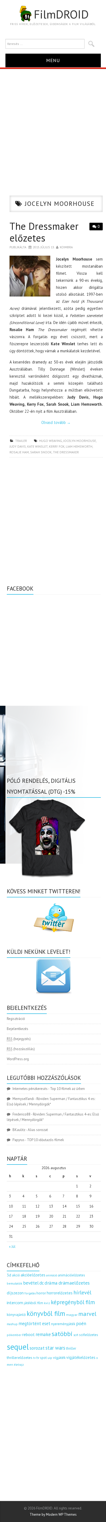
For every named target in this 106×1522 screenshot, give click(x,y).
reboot (28, 1334)
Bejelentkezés (17, 1028)
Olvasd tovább (56, 422)
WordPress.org (18, 1059)
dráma (51, 1283)
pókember (14, 1335)
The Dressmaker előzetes (44, 232)
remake (43, 1334)
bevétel (31, 1283)
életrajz (19, 1365)
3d (9, 1274)
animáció (51, 1275)
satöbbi (62, 1334)
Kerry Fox (56, 446)
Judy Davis (18, 446)
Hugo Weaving (50, 441)
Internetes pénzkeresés (30, 1088)
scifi (75, 1335)
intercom (15, 1302)
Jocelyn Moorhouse (79, 441)
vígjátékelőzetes (80, 1357)
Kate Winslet (37, 446)
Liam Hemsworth (79, 446)
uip (50, 1358)
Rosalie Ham (19, 452)
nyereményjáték (63, 1324)
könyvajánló (16, 1314)
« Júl (12, 1246)
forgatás (30, 1293)
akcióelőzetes (33, 1274)
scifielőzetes (88, 1334)
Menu (53, 60)
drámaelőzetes (74, 1283)
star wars (55, 1347)
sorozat (37, 1348)
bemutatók (14, 1283)
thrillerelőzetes (19, 1357)
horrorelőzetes (60, 1292)
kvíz (47, 1303)
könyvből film (46, 1313)
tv (34, 1358)
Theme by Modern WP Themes (53, 1514)
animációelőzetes (71, 1275)
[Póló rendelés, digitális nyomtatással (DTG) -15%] (47, 837)
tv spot (41, 1357)
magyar (71, 1315)
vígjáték (59, 1357)
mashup (12, 1324)
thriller (71, 1348)
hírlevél (82, 1292)
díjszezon (15, 1292)
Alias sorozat (38, 1129)
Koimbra (66, 247)
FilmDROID (61, 14)
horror (41, 1293)
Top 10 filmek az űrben (67, 1088)
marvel (87, 1314)
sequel (18, 1346)
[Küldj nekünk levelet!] (54, 976)
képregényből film (73, 1302)
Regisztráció (16, 1018)
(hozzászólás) (21, 1049)
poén (81, 1324)
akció (16, 1275)
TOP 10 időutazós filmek (45, 1140)
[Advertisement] (53, 125)
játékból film (33, 1303)
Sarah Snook (41, 452)
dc (41, 1283)
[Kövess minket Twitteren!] (54, 917)
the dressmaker (66, 452)
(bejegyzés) (19, 1039)
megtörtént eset (34, 1324)
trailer (21, 441)
